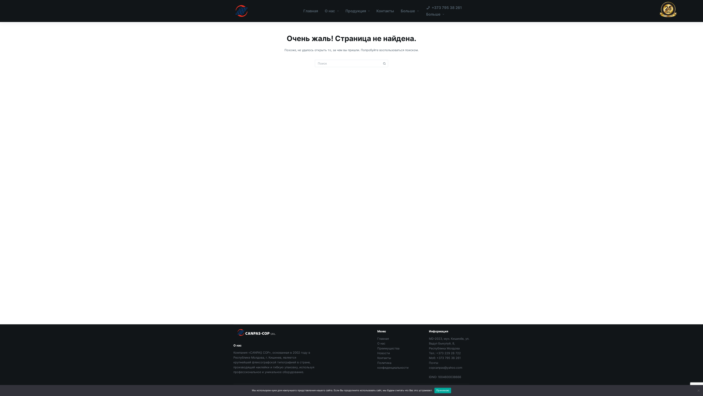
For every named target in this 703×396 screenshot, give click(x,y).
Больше (408, 11)
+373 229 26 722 (448, 353)
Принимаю (442, 390)
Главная (310, 11)
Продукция (355, 11)
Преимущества (388, 348)
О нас (330, 11)
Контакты (385, 11)
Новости (383, 353)
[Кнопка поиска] (384, 63)
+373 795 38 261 (449, 358)
